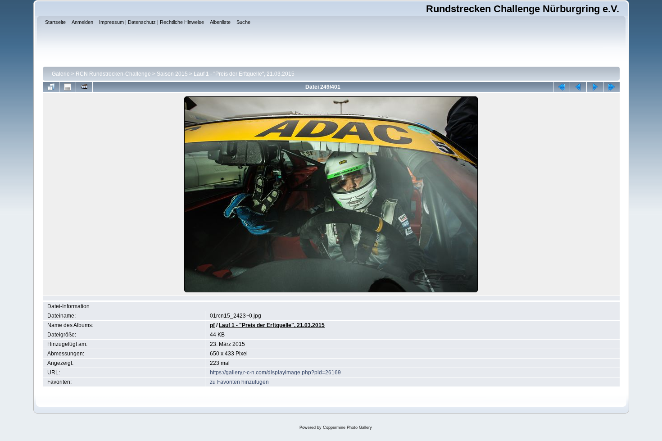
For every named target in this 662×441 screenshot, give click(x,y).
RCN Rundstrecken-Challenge (113, 74)
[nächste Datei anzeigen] (595, 87)
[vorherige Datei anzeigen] (578, 87)
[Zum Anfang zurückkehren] (561, 87)
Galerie (61, 74)
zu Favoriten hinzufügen (239, 382)
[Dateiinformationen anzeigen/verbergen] (67, 87)
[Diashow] (84, 87)
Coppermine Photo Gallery (347, 427)
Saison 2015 (172, 74)
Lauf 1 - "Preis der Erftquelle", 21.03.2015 (244, 74)
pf (212, 325)
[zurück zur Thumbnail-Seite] (51, 87)
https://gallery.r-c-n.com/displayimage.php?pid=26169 (275, 372)
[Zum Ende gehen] (611, 87)
